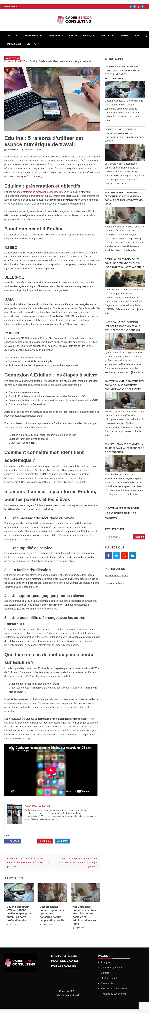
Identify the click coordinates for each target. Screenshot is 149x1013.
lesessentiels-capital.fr (116, 575)
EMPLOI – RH (108, 35)
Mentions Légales (110, 978)
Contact (105, 973)
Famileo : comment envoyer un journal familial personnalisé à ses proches (124, 448)
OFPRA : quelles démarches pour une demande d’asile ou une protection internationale (124, 263)
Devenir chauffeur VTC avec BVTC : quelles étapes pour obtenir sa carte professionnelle (19, 913)
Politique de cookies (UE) (114, 994)
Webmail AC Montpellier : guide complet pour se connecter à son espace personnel (28, 862)
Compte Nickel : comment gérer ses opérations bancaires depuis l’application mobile (52, 913)
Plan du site (107, 983)
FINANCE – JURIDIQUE (82, 35)
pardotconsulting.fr (114, 583)
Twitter (30, 841)
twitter (134, 6)
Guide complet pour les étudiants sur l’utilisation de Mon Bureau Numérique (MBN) (77, 862)
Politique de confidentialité (114, 988)
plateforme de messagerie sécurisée (39, 192)
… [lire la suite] (121, 183)
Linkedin (63, 841)
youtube (138, 6)
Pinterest (46, 841)
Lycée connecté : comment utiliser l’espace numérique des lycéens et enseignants (122, 326)
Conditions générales (112, 967)
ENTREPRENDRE (34, 35)
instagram (142, 6)
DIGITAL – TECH (130, 35)
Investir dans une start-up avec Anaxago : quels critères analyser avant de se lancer (125, 385)
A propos (105, 962)
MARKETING (56, 35)
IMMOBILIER (14, 44)
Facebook (13, 841)
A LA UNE (12, 35)
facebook (130, 6)
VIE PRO (31, 44)
